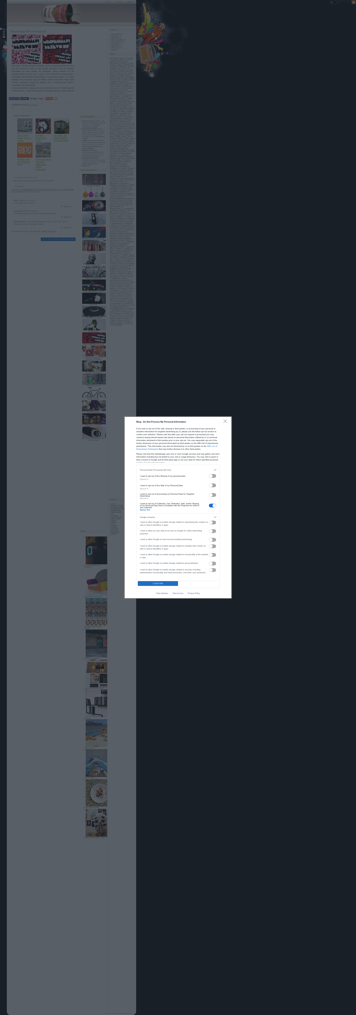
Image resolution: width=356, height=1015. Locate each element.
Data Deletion (162, 593)
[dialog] (178, 507)
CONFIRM (158, 584)
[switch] (212, 476)
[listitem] (178, 469)
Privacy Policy (194, 593)
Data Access (178, 593)
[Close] (226, 422)
